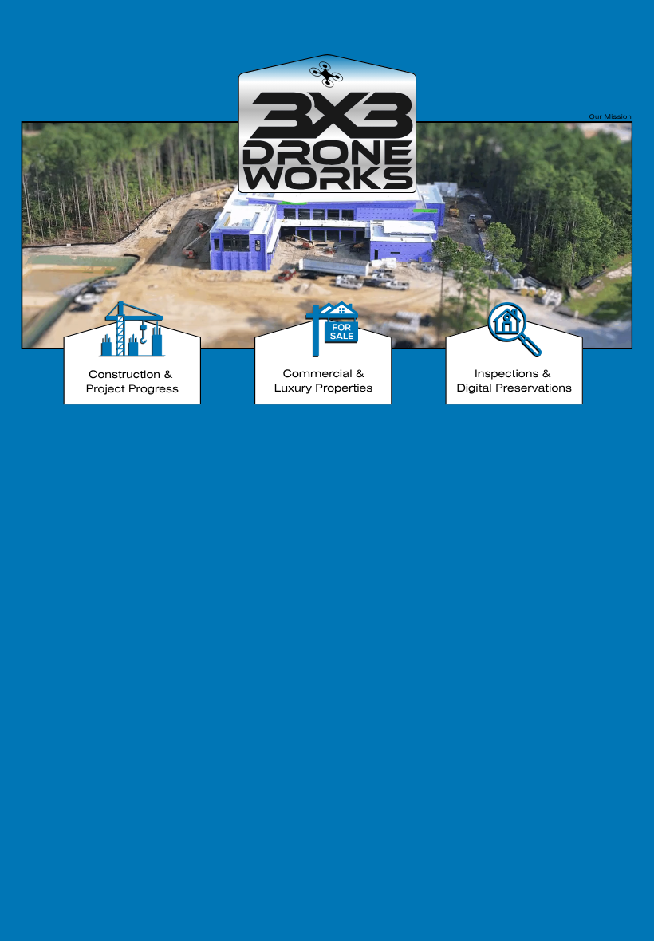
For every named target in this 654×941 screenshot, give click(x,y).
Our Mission (610, 117)
